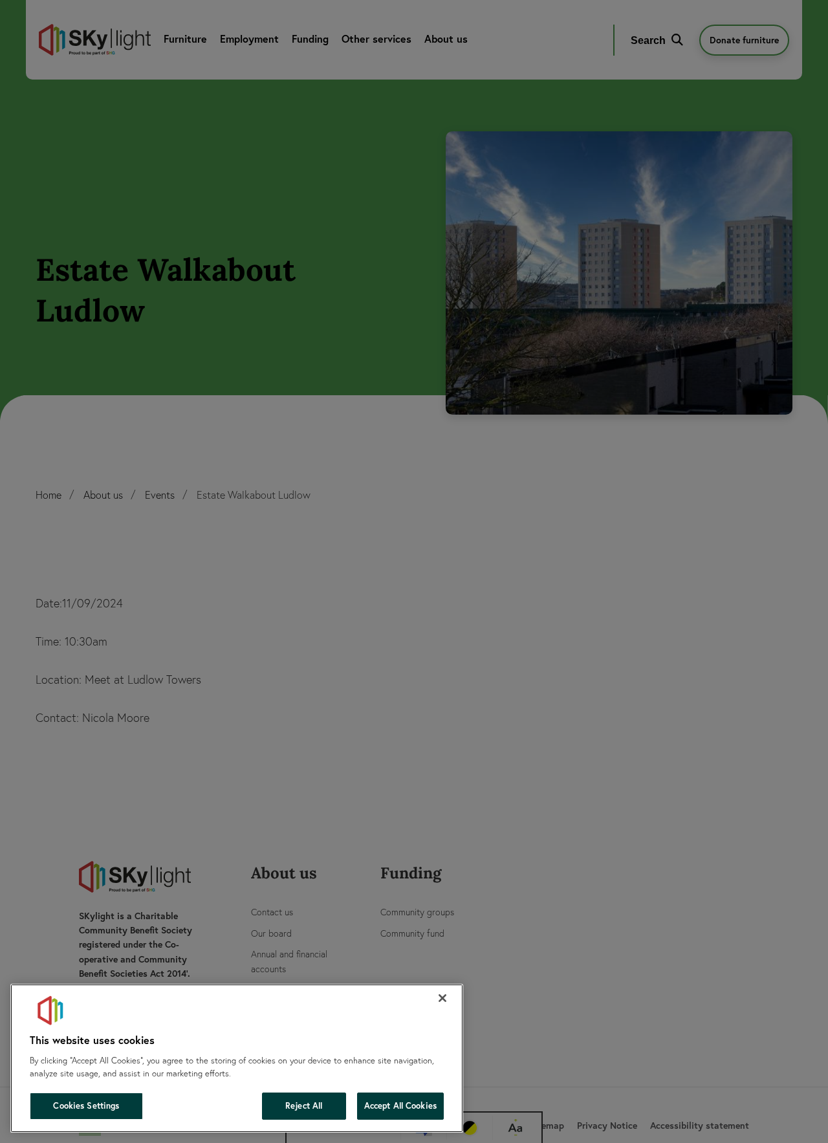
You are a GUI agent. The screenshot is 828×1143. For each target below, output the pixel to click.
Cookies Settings (86, 1105)
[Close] (442, 998)
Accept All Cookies (400, 1105)
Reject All (303, 1105)
